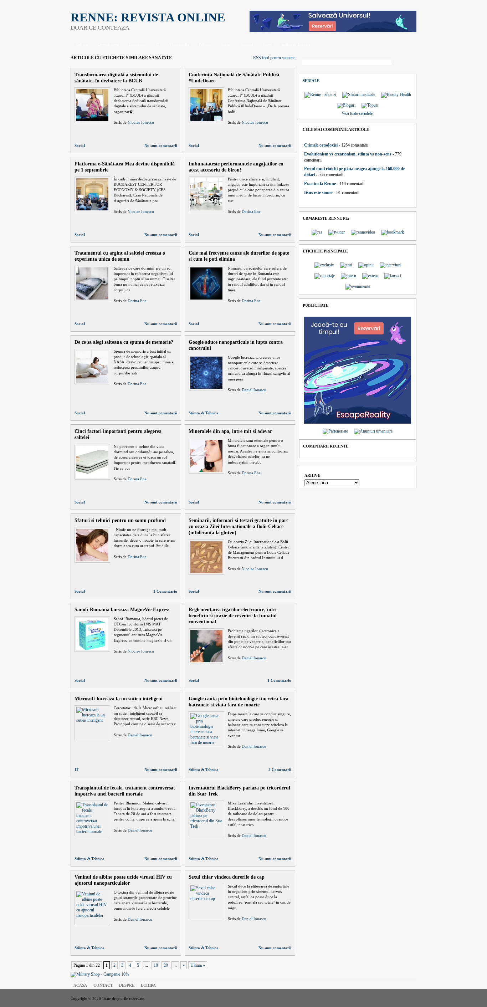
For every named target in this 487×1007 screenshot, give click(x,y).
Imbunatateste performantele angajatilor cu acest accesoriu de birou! (236, 167)
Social (226, 44)
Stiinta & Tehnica (296, 44)
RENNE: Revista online (148, 17)
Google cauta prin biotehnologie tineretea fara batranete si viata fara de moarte (238, 701)
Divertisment (108, 44)
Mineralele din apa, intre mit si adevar (230, 431)
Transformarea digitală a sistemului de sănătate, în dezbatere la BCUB (116, 77)
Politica (205, 44)
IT (157, 44)
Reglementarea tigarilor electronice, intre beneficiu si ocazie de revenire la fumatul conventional (233, 615)
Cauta (405, 62)
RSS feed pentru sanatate (274, 57)
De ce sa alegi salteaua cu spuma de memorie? (124, 342)
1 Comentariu (165, 591)
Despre (126, 985)
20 (166, 965)
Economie (137, 44)
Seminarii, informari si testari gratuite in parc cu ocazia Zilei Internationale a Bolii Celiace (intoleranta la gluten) (238, 526)
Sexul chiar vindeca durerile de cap (227, 877)
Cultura (82, 44)
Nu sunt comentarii (160, 145)
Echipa (148, 985)
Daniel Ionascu (254, 390)
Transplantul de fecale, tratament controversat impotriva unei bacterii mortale (125, 791)
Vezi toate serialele (357, 113)
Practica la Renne (320, 183)
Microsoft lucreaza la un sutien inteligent (119, 698)
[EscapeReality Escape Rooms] (333, 30)
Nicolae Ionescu (141, 122)
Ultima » (197, 965)
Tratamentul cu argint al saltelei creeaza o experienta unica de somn (120, 256)
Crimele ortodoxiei (321, 145)
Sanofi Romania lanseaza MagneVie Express (122, 609)
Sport (267, 44)
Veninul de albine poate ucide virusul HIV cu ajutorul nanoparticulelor (123, 880)
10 (156, 965)
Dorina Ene (251, 211)
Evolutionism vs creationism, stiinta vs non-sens (347, 154)
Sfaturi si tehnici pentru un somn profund (120, 520)
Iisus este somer (318, 192)
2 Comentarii (279, 769)
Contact (103, 985)
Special (247, 44)
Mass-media (179, 44)
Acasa (80, 985)
